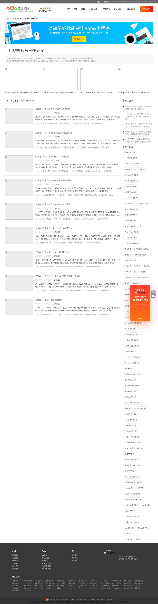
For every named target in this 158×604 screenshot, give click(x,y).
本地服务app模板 (131, 192)
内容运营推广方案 (131, 238)
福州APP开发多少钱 (130, 586)
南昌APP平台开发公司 (119, 586)
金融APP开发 (78, 267)
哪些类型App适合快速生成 (143, 581)
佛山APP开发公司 (18, 591)
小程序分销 (71, 583)
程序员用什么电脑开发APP (21, 583)
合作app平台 (129, 488)
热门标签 (16, 18)
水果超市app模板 (84, 581)
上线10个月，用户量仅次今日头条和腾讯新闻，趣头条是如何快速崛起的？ (139, 116)
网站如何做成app (65, 123)
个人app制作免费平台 (47, 195)
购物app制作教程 (90, 314)
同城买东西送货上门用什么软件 (98, 147)
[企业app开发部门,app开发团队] (19, 300)
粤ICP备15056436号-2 (79, 599)
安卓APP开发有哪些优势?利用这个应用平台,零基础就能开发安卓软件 (138, 140)
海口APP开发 (39, 588)
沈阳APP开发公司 (18, 588)
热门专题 (15, 569)
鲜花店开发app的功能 (93, 267)
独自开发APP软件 (131, 215)
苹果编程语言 (27, 581)
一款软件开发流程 (131, 420)
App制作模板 (46, 569)
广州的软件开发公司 (131, 198)
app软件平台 (78, 314)
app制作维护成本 (102, 219)
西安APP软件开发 (63, 586)
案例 (76, 9)
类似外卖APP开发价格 (132, 539)
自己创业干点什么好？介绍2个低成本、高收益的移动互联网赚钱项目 (138, 125)
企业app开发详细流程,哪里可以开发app (52, 109)
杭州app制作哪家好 (131, 175)
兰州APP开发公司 (74, 588)
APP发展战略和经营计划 (133, 357)
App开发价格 (46, 563)
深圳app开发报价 (46, 219)
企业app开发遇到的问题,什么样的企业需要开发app (57, 276)
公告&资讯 (130, 9)
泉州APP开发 (127, 588)
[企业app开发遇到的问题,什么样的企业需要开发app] (19, 276)
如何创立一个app (131, 220)
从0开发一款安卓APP (86, 583)
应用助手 (15, 560)
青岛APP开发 (105, 588)
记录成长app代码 (91, 195)
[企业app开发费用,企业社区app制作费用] (19, 156)
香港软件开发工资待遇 (60, 171)
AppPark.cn (131, 557)
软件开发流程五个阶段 (64, 267)
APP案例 (15, 581)
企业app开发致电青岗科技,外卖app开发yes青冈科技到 (29, 92)
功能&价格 (93, 9)
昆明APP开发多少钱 (85, 588)
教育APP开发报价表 (74, 581)
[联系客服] (153, 292)
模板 (83, 9)
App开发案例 (46, 566)
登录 (98, 2)
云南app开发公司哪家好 (42, 581)
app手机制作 (53, 123)
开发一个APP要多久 (130, 581)
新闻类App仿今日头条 (93, 171)
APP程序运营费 (45, 171)
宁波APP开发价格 (118, 588)
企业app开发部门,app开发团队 (48, 300)
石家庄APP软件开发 (141, 586)
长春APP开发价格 (29, 588)
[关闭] (140, 318)
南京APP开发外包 (40, 586)
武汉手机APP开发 (107, 586)
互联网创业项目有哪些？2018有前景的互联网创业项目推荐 (138, 107)
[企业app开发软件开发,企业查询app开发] (19, 204)
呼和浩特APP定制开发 (132, 266)
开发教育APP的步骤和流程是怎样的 (137, 249)
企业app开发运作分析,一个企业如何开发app (54, 228)
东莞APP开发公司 (29, 591)
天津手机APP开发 (52, 586)
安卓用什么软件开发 (131, 209)
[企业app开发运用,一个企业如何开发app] (19, 252)
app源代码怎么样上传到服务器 (135, 169)
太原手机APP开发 (96, 586)
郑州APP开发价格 (74, 586)
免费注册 (107, 2)
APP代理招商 (81, 147)
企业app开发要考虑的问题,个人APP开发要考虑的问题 (104, 92)
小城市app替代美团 (91, 290)
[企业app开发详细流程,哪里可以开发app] (19, 109)
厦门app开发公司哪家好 (133, 323)
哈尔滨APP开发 (51, 588)
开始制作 (146, 9)
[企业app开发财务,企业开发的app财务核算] (19, 133)
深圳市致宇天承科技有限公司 (128, 559)
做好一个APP (129, 511)
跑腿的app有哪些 (68, 147)
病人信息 (147, 266)
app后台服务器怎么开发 (109, 583)
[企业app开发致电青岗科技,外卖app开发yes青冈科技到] (22, 69)
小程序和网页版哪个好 (56, 290)
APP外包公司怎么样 (30, 583)
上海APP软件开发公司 (30, 586)
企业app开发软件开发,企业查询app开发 (52, 204)
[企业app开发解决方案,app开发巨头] (135, 69)
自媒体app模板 (130, 152)
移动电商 (93, 583)
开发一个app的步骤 (131, 232)
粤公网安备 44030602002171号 (58, 599)
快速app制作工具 (46, 243)
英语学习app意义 (88, 219)
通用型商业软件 (51, 581)
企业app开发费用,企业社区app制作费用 (52, 157)
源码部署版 (45, 558)
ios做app (77, 219)
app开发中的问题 (97, 123)
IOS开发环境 (61, 195)
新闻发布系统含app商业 (81, 123)
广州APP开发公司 (18, 586)
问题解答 (15, 555)
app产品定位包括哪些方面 (133, 448)
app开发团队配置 (131, 260)
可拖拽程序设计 (104, 314)
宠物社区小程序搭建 (63, 581)
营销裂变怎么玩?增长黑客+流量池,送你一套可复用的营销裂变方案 (138, 132)
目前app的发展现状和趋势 (133, 482)
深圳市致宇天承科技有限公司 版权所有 (100, 599)
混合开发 (43, 290)
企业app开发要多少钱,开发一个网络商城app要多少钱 (66, 92)
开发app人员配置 (131, 391)
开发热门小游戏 (95, 581)
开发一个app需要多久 (47, 267)
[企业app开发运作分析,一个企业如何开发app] (19, 228)
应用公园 (56, 112)
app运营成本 (107, 171)
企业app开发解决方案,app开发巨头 (133, 92)
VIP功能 (44, 555)
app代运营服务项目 (131, 181)
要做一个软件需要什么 (132, 164)
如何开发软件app (131, 186)
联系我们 (75, 558)
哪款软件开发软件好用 (75, 195)
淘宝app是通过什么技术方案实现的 (136, 203)
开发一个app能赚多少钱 (133, 226)
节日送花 (104, 581)
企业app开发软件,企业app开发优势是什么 (53, 180)
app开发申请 (116, 583)
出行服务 (43, 123)
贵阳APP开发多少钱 (63, 588)
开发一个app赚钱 (131, 272)
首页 (68, 9)
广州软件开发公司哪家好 (93, 243)
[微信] (153, 296)
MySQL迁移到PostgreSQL (132, 583)
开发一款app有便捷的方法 (62, 219)
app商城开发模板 (118, 581)
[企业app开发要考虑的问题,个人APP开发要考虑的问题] (97, 69)
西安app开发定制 (60, 243)
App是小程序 (104, 290)
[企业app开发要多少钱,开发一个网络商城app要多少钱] (60, 69)
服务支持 (117, 9)
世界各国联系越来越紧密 (74, 290)
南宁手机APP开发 (96, 588)
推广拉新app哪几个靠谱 (54, 583)
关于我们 (75, 555)
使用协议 (15, 563)
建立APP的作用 (130, 454)
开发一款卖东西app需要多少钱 (50, 147)
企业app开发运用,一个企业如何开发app (52, 252)
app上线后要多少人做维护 (65, 583)
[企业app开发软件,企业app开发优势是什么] (19, 180)
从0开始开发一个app (106, 195)
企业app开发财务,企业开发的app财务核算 (53, 133)
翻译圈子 (128, 255)
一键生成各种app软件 (132, 243)
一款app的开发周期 (76, 171)
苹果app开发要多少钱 (142, 583)
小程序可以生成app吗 (64, 314)
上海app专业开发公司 (47, 314)
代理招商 (106, 9)
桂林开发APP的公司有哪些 (143, 588)
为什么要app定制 (140, 255)
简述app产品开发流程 (75, 243)
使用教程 (15, 558)
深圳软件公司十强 (40, 583)
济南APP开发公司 (85, 586)
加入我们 (75, 560)
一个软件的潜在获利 (131, 158)
